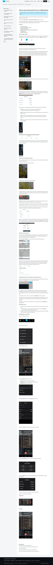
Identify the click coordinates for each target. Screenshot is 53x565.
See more (4, 41)
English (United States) (46, 563)
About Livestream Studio (7, 25)
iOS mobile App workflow (23, 32)
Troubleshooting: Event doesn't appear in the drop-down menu (28, 29)
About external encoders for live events (8, 23)
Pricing (41, 1)
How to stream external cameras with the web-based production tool (8, 39)
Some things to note (23, 31)
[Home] (4, 1)
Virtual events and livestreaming (12, 4)
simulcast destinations (37, 93)
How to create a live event (22, 548)
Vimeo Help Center (5, 4)
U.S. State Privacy (20, 563)
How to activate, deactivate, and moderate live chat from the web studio (29, 551)
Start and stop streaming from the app (25, 27)
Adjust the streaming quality (24, 28)
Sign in (49, 1)
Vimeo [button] (32, 1)
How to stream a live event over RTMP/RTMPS (8, 17)
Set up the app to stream (23, 26)
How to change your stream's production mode (8, 14)
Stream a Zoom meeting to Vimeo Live (7, 29)
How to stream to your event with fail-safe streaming (8, 32)
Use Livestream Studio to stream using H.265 (25, 545)
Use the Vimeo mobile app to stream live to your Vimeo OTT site (27, 549)
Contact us (38, 1)
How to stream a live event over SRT (8, 20)
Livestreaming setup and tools (20, 4)
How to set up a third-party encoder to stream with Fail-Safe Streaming (8, 35)
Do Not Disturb (44, 308)
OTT (35, 1)
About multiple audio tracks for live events (8, 11)
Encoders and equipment (28, 4)
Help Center (7, 1)
